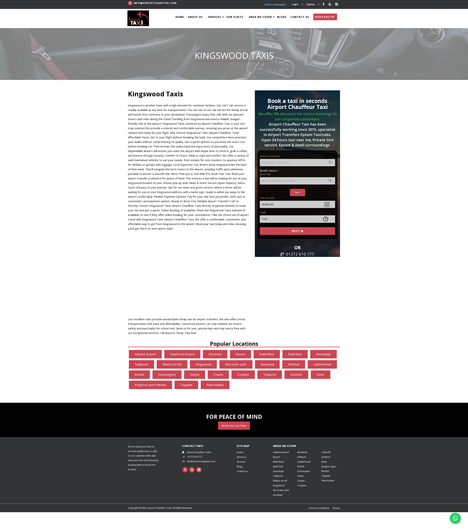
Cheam (218, 375)
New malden (215, 385)
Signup (310, 4)
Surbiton (296, 375)
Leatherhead (322, 364)
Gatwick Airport (145, 354)
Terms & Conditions (319, 508)
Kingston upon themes (150, 385)
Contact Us (299, 17)
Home (180, 17)
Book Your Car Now (234, 425)
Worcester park (236, 364)
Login (295, 4)
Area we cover (261, 17)
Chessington (167, 375)
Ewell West (266, 354)
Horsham (215, 354)
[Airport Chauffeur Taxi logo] (138, 18)
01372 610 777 (325, 17)
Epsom (240, 354)
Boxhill (139, 375)
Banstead (267, 364)
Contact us (242, 471)
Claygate (186, 385)
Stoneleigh (323, 354)
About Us (195, 17)
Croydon (243, 375)
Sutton (194, 375)
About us (241, 457)
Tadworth (141, 364)
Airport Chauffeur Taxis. (199, 452)
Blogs (281, 17)
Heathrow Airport (182, 354)
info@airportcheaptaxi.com (155, 3)
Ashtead (293, 364)
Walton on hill (172, 364)
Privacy (336, 508)
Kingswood (203, 364)
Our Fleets (234, 17)
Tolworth (269, 375)
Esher (320, 375)
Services (215, 17)
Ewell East (295, 354)
